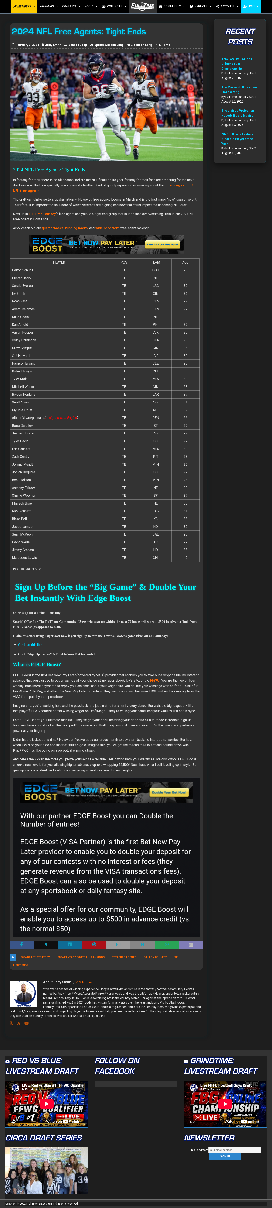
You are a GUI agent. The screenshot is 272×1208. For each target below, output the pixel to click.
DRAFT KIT (69, 6)
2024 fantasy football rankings (81, 957)
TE (176, 957)
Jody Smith (53, 45)
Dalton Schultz (155, 957)
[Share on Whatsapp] (167, 945)
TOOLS (89, 6)
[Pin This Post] (94, 945)
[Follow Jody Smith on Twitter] (17, 1023)
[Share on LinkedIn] (70, 945)
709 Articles (84, 982)
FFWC (154, 680)
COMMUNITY (172, 6)
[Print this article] (142, 945)
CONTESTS (114, 6)
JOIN (251, 6)
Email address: (199, 1150)
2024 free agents (124, 957)
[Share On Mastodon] (191, 945)
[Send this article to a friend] (118, 945)
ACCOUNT (228, 6)
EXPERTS (201, 6)
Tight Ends (20, 965)
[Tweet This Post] (46, 945)
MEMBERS (24, 6)
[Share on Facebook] (22, 945)
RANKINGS (47, 6)
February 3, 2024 (27, 45)
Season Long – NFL (118, 45)
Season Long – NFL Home (152, 45)
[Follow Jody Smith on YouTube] (25, 1023)
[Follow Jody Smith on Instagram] (11, 1023)
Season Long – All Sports (86, 45)
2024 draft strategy (35, 957)
